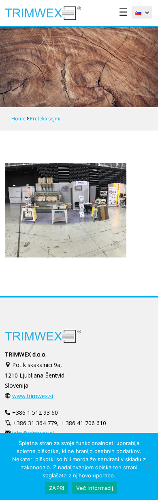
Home (18, 118)
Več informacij (94, 488)
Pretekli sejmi (45, 118)
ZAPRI (56, 488)
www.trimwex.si (32, 396)
